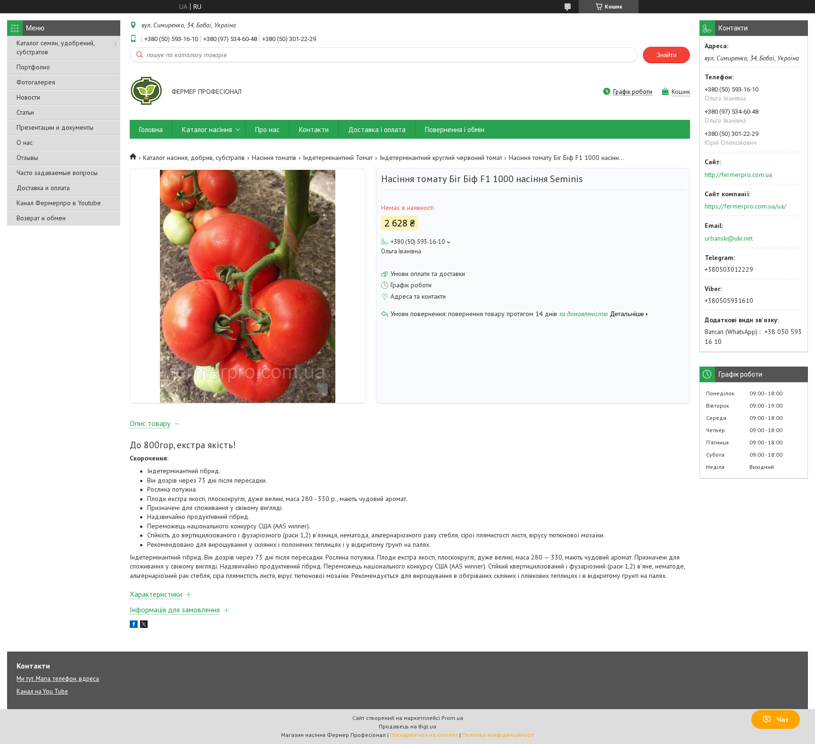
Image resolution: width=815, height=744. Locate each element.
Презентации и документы (55, 127)
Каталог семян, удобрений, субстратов (55, 47)
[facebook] (134, 625)
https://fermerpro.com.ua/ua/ (745, 206)
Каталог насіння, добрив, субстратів (194, 157)
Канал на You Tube (42, 691)
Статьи (25, 112)
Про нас (267, 129)
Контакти (314, 129)
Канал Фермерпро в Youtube (59, 203)
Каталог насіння (207, 129)
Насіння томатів (274, 157)
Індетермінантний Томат (338, 157)
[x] (144, 625)
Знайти (666, 55)
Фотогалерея (36, 82)
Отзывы (27, 157)
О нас (25, 142)
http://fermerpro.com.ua (738, 174)
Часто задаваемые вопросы (57, 172)
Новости (28, 97)
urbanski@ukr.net (729, 238)
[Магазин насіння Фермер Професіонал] (146, 92)
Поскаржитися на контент (424, 734)
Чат (783, 719)
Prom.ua (452, 717)
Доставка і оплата (377, 129)
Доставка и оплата (43, 188)
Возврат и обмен (41, 218)
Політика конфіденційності (498, 734)
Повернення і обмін (454, 129)
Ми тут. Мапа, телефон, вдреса (58, 679)
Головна (151, 129)
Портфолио (33, 67)
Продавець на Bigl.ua (407, 726)
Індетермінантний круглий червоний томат (441, 157)
